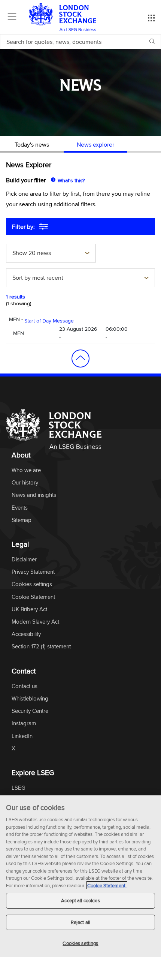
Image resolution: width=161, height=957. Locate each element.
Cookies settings (80, 943)
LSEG (18, 788)
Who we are (26, 470)
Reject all (80, 922)
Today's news (32, 144)
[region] (80, 876)
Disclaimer (24, 559)
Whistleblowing (30, 698)
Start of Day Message (49, 320)
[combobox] (50, 254)
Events (20, 508)
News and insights (34, 495)
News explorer (95, 144)
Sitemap (21, 520)
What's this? (71, 180)
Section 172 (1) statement (41, 646)
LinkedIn (22, 736)
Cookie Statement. (107, 885)
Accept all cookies (80, 900)
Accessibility (26, 634)
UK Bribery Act (29, 609)
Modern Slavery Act (35, 622)
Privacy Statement (33, 572)
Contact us (24, 686)
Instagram (24, 723)
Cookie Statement (33, 597)
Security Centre (30, 711)
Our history (25, 482)
